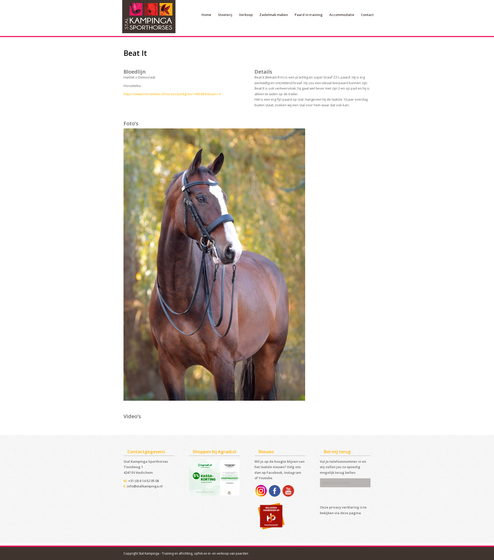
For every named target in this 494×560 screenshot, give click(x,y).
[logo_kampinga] (149, 18)
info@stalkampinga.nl (145, 486)
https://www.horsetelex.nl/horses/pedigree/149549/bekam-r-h (172, 94)
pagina (355, 513)
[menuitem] (206, 14)
